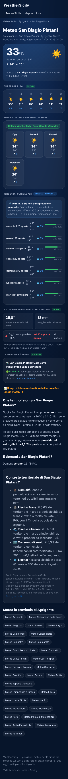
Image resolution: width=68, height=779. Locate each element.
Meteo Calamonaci (15, 633)
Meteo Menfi (39, 700)
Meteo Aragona (13, 625)
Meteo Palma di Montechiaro (39, 717)
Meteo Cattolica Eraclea (18, 667)
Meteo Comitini (13, 675)
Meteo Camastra (14, 642)
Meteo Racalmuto (46, 725)
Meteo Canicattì (49, 650)
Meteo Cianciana (46, 667)
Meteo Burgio (55, 625)
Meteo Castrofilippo (43, 658)
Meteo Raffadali (13, 733)
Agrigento (24, 21)
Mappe (28, 13)
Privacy (34, 770)
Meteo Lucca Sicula (15, 700)
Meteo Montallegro (15, 708)
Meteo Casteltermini (16, 658)
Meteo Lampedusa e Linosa (20, 692)
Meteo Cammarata (39, 642)
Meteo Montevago (41, 708)
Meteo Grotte (55, 675)
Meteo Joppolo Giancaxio (18, 683)
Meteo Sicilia (13, 13)
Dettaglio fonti (14, 596)
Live (38, 13)
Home (24, 770)
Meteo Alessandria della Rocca (45, 617)
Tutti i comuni (10, 770)
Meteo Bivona (35, 625)
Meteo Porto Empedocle (18, 725)
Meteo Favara (34, 675)
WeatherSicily (16, 5)
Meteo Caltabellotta (41, 633)
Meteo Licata (48, 692)
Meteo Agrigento (14, 617)
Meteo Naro (11, 717)
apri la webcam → (26, 378)
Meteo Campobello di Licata (20, 650)
